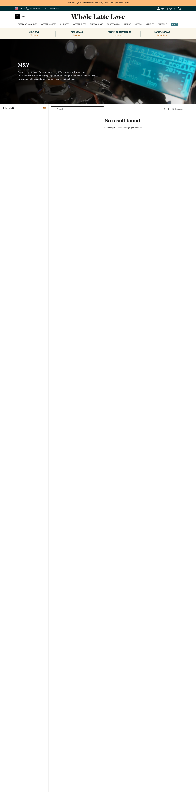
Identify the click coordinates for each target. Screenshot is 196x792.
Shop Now (34, 35)
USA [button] (20, 8)
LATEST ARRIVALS (162, 32)
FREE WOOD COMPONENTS (119, 32)
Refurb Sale (77, 32)
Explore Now (162, 35)
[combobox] (36, 16)
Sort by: (167, 109)
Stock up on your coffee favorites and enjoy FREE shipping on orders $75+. (98, 3)
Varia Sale (34, 32)
